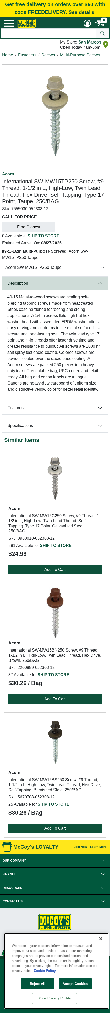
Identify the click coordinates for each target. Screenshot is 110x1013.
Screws (48, 55)
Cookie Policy (45, 971)
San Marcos (89, 42)
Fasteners (27, 55)
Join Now (80, 847)
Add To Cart (55, 569)
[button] (55, 860)
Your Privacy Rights (55, 998)
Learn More (98, 847)
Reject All (37, 984)
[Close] (100, 938)
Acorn (8, 174)
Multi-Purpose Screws (80, 55)
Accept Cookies (75, 984)
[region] (56, 971)
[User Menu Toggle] (87, 23)
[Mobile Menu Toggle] (8, 23)
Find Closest (28, 227)
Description (17, 283)
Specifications (20, 425)
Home (7, 55)
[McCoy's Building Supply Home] (26, 23)
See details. (82, 12)
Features (15, 408)
